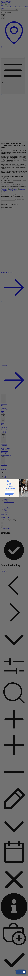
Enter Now (9, 493)
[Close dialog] (27, 479)
